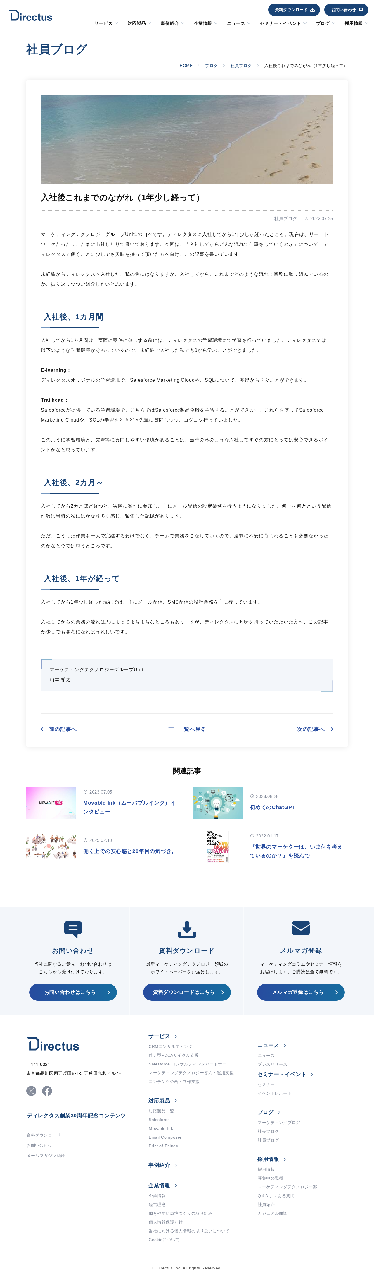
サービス (103, 23)
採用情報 (354, 23)
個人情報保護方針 (166, 1222)
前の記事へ (63, 729)
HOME (186, 65)
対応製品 (137, 23)
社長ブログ (268, 1131)
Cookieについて (164, 1239)
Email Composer (165, 1137)
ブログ (323, 23)
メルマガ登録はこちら (298, 992)
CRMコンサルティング (171, 1046)
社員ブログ (241, 65)
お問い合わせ (343, 9)
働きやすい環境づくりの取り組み (180, 1213)
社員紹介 (266, 1204)
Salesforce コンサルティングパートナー (187, 1064)
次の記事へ (311, 729)
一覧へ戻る (192, 729)
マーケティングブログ (279, 1122)
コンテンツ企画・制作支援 (174, 1081)
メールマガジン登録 (46, 1155)
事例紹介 (170, 23)
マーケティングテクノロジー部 (287, 1187)
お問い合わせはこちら (70, 992)
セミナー (266, 1084)
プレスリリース (273, 1064)
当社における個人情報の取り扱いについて (189, 1231)
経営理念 (157, 1204)
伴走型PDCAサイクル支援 (174, 1055)
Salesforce (159, 1119)
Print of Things (163, 1146)
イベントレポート (275, 1093)
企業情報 (203, 23)
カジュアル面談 (273, 1213)
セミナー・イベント (280, 23)
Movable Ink (161, 1128)
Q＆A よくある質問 (276, 1195)
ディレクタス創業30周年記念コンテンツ (76, 1115)
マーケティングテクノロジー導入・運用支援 (191, 1072)
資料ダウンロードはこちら (184, 992)
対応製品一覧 (161, 1110)
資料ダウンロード (291, 9)
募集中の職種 (270, 1178)
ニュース (236, 23)
